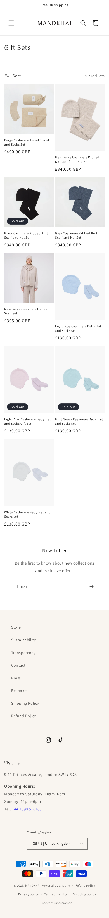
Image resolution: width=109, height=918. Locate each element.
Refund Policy (23, 715)
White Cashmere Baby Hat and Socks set (27, 514)
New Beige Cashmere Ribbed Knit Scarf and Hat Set (77, 159)
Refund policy (85, 885)
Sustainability (23, 639)
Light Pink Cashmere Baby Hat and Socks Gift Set (27, 421)
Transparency (23, 652)
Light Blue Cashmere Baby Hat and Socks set (78, 328)
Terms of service (56, 894)
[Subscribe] (91, 586)
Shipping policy (84, 894)
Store (16, 627)
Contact (18, 665)
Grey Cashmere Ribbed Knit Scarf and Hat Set (76, 235)
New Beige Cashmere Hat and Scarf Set (27, 311)
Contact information (57, 903)
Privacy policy (28, 894)
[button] (11, 23)
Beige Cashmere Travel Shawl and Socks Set (26, 142)
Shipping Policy (25, 703)
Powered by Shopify (55, 885)
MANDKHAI (33, 885)
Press (16, 677)
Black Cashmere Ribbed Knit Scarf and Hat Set (26, 235)
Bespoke (19, 690)
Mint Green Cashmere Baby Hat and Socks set (79, 421)
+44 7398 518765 (27, 809)
